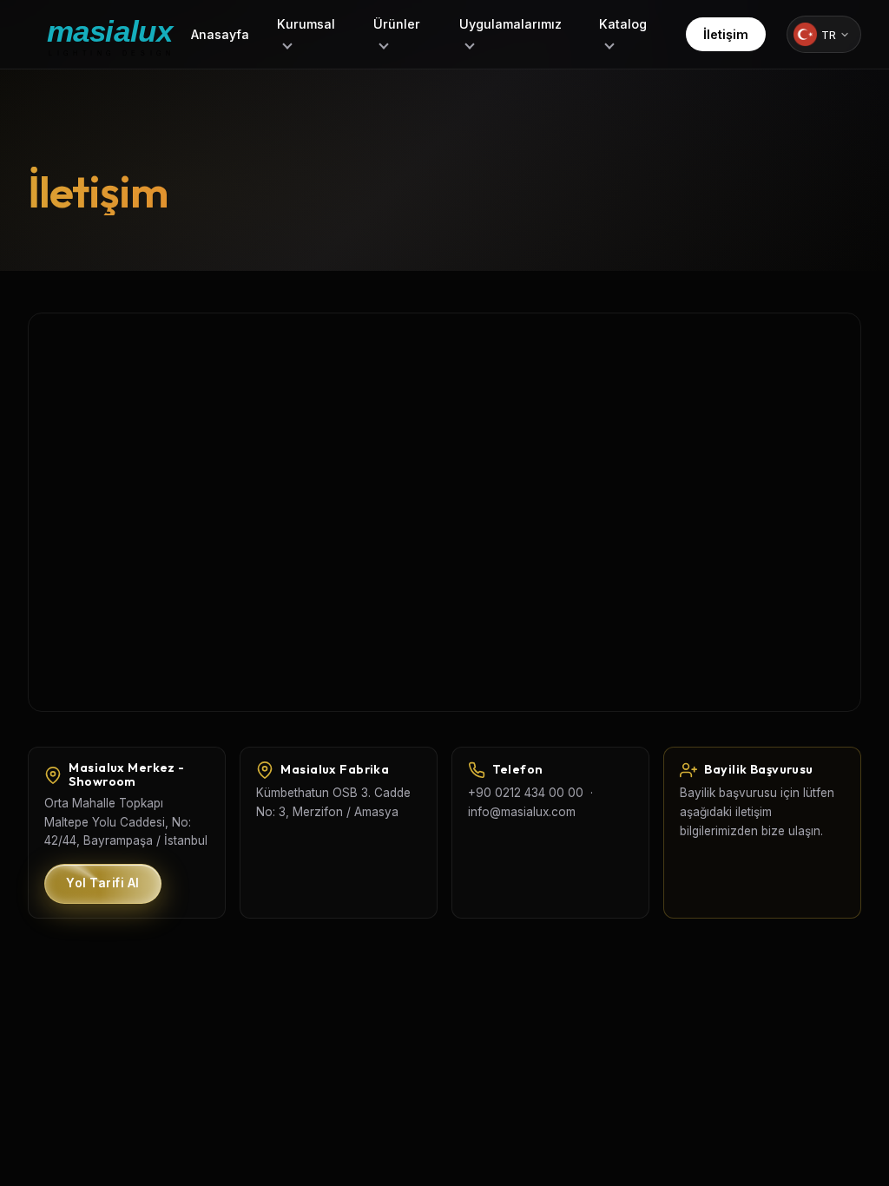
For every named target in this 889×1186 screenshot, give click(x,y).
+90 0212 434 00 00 (525, 793)
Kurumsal (306, 23)
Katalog (623, 23)
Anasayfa (220, 34)
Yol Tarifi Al (103, 883)
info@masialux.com (522, 812)
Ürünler (396, 23)
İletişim (725, 34)
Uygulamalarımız (510, 23)
